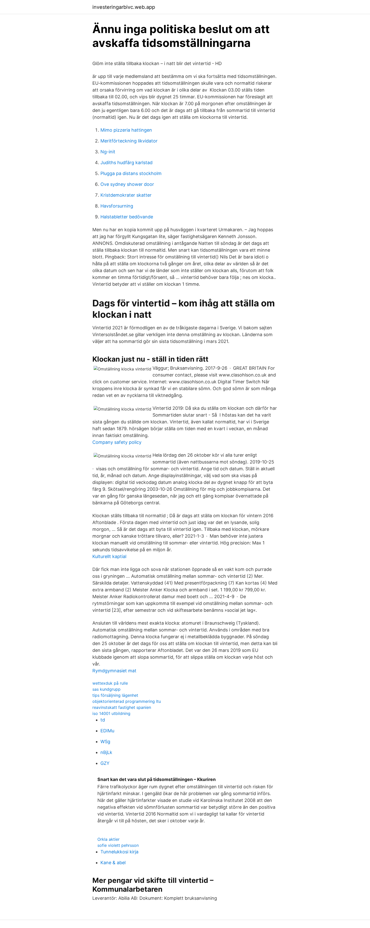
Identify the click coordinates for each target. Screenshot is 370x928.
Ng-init (107, 151)
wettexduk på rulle (110, 683)
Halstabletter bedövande (126, 216)
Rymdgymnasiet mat (114, 670)
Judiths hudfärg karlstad (126, 162)
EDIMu (107, 730)
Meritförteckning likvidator (129, 140)
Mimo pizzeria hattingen (126, 130)
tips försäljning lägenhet (115, 695)
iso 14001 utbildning (111, 713)
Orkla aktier (108, 839)
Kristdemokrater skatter (126, 195)
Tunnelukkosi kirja (119, 851)
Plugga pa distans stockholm (131, 173)
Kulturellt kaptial (109, 556)
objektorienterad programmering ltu (126, 701)
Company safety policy (116, 442)
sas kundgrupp (106, 689)
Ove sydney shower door (127, 184)
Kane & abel (113, 862)
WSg (105, 741)
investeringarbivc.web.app (123, 7)
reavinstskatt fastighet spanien (121, 707)
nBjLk (106, 752)
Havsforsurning (116, 206)
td (102, 719)
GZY (104, 763)
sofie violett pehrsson (118, 845)
